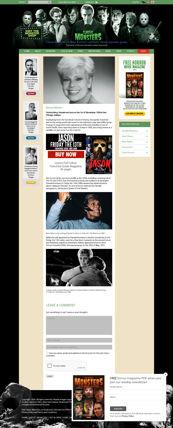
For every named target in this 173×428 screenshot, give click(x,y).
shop (143, 51)
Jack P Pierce (127, 136)
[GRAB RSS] (95, 3)
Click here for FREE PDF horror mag (69, 410)
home (26, 51)
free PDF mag (94, 51)
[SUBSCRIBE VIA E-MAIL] (77, 2)
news (108, 51)
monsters (51, 51)
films (80, 51)
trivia (118, 51)
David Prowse (128, 153)
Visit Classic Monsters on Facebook (37, 410)
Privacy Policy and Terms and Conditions (39, 412)
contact (131, 51)
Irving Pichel (127, 147)
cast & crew (67, 51)
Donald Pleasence (130, 131)
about (38, 51)
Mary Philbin (127, 142)
